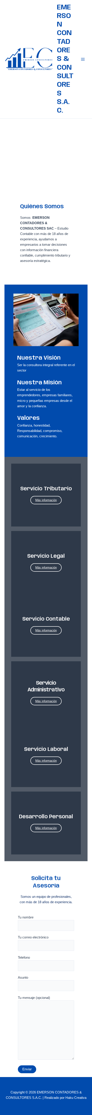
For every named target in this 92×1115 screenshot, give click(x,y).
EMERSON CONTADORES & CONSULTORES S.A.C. (65, 59)
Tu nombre (25, 917)
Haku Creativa (75, 1098)
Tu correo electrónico (33, 937)
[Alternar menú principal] (83, 59)
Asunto (23, 977)
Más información (46, 500)
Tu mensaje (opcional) (34, 998)
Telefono (24, 957)
